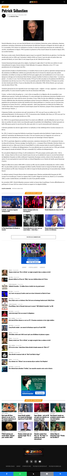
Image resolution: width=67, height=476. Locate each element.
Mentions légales (10, 466)
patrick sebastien (18, 188)
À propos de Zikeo (26, 466)
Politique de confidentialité (40, 466)
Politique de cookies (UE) (55, 466)
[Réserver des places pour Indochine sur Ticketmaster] (33, 253)
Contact (18, 466)
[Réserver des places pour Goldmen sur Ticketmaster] (33, 385)
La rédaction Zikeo (13, 16)
